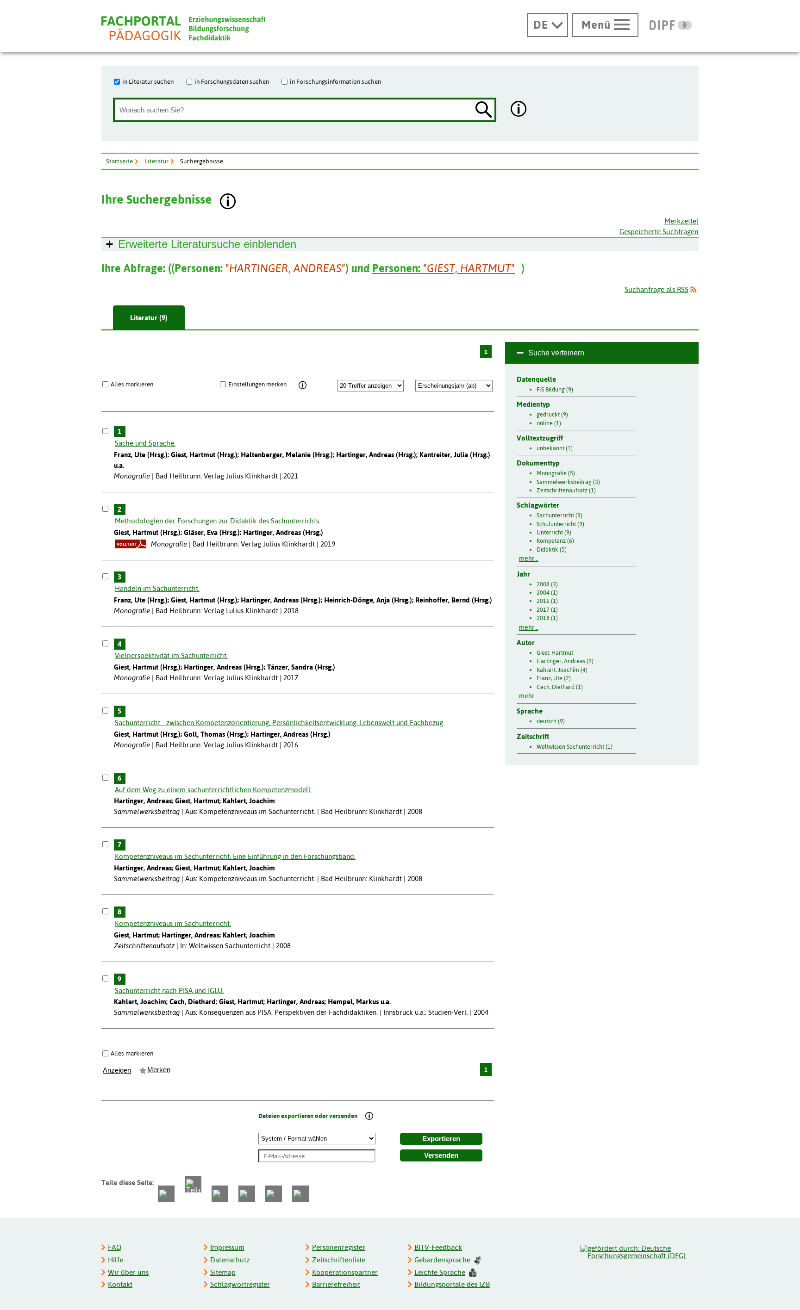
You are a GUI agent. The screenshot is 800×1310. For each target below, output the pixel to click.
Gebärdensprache (442, 1260)
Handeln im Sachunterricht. (157, 588)
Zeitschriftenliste (338, 1260)
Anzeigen (117, 1070)
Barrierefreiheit (336, 1284)
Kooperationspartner (345, 1272)
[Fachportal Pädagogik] (183, 28)
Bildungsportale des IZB (452, 1284)
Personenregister (338, 1247)
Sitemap (223, 1272)
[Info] (302, 385)
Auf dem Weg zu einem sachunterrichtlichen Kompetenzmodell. (213, 790)
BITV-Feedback (438, 1247)
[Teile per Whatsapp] (220, 1194)
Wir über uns (128, 1272)
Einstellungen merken (257, 384)
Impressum (227, 1247)
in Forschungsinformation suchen (335, 81)
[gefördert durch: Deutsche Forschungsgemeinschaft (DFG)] (639, 1251)
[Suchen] (483, 110)
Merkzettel (681, 221)
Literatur (156, 161)
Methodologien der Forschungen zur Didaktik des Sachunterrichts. (217, 521)
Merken (158, 1070)
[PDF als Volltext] (130, 544)
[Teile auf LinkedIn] (246, 1194)
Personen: (443, 268)
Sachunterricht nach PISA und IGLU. (169, 990)
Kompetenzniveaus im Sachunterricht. (173, 923)
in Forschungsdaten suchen (231, 81)
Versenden (441, 1155)
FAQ (114, 1247)
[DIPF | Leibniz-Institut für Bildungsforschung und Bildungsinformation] (671, 25)
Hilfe (115, 1260)
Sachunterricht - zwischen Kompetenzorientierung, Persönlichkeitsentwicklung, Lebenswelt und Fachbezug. (279, 722)
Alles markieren (132, 384)
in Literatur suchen (148, 81)
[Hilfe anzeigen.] (519, 109)
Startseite (119, 161)
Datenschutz (230, 1260)
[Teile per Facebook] (166, 1194)
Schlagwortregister (240, 1284)
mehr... (528, 558)
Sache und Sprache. (145, 443)
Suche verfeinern (556, 353)
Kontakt (120, 1284)
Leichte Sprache (439, 1272)
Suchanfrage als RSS (656, 289)
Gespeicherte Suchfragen (659, 232)
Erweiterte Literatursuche (207, 244)
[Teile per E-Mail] (273, 1194)
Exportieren (441, 1138)
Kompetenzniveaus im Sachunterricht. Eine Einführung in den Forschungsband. (235, 856)
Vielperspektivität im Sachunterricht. (171, 655)
